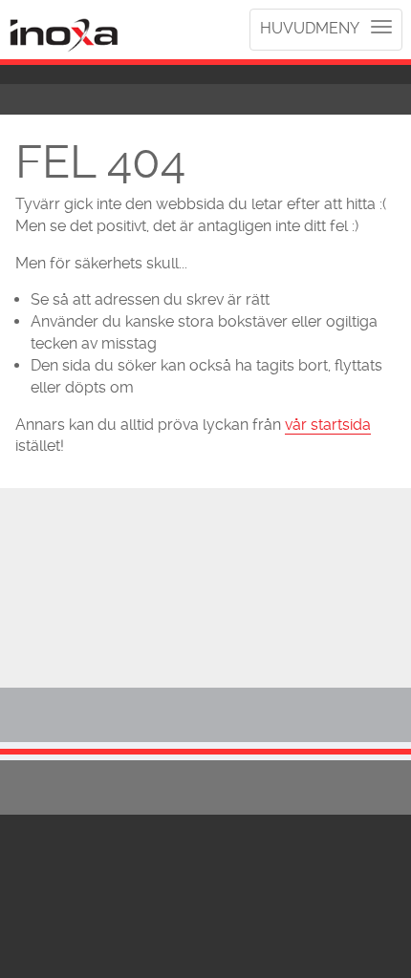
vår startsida (328, 424)
